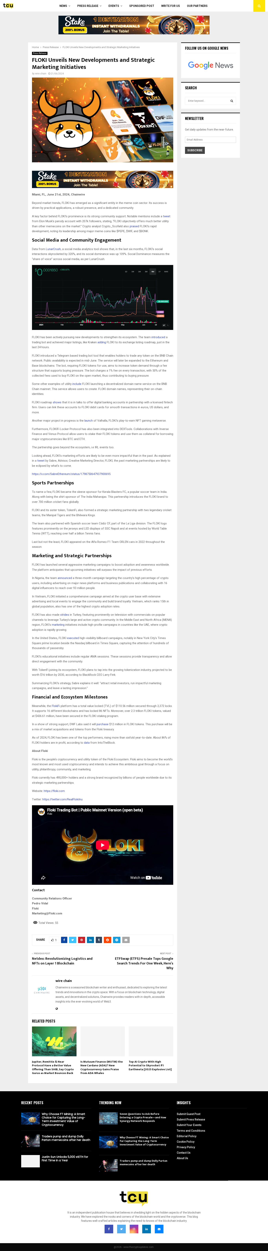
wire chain (40, 73)
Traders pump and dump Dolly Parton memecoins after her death (66, 1138)
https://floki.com (54, 791)
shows (57, 402)
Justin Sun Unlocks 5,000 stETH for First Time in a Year (65, 1158)
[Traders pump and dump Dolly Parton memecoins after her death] (30, 1141)
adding (102, 342)
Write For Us (170, 5)
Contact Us (184, 1152)
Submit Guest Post (188, 1114)
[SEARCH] (232, 101)
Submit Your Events (189, 1125)
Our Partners (197, 5)
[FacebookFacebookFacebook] (109, 1229)
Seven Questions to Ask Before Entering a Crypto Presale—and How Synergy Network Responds (143, 1117)
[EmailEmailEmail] (159, 1229)
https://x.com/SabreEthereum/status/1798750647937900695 (71, 474)
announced (65, 578)
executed (73, 638)
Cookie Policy (185, 1141)
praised (134, 226)
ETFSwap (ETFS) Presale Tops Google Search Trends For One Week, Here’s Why (144, 963)
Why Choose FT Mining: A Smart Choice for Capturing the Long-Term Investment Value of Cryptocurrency (63, 1119)
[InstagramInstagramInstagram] (134, 1229)
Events (113, 5)
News (63, 5)
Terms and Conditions (191, 1130)
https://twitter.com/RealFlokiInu (62, 799)
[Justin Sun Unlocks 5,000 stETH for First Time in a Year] (30, 1161)
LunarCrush (53, 249)
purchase (102, 724)
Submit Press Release (191, 1119)
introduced (158, 337)
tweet (166, 216)
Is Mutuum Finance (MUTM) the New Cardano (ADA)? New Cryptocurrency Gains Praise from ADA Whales (101, 1067)
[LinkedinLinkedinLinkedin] (146, 1229)
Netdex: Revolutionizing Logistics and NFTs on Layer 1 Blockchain (62, 961)
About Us (182, 1158)
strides (65, 614)
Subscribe (194, 150)
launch (89, 420)
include (76, 384)
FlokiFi (56, 706)
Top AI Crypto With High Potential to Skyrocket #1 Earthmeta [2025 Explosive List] (150, 1065)
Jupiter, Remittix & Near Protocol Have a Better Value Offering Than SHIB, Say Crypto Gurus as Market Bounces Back (53, 1067)
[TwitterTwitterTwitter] (121, 1229)
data (87, 742)
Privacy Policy (186, 1147)
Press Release (87, 5)
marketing (58, 624)
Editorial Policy (186, 1136)
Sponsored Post (141, 5)
